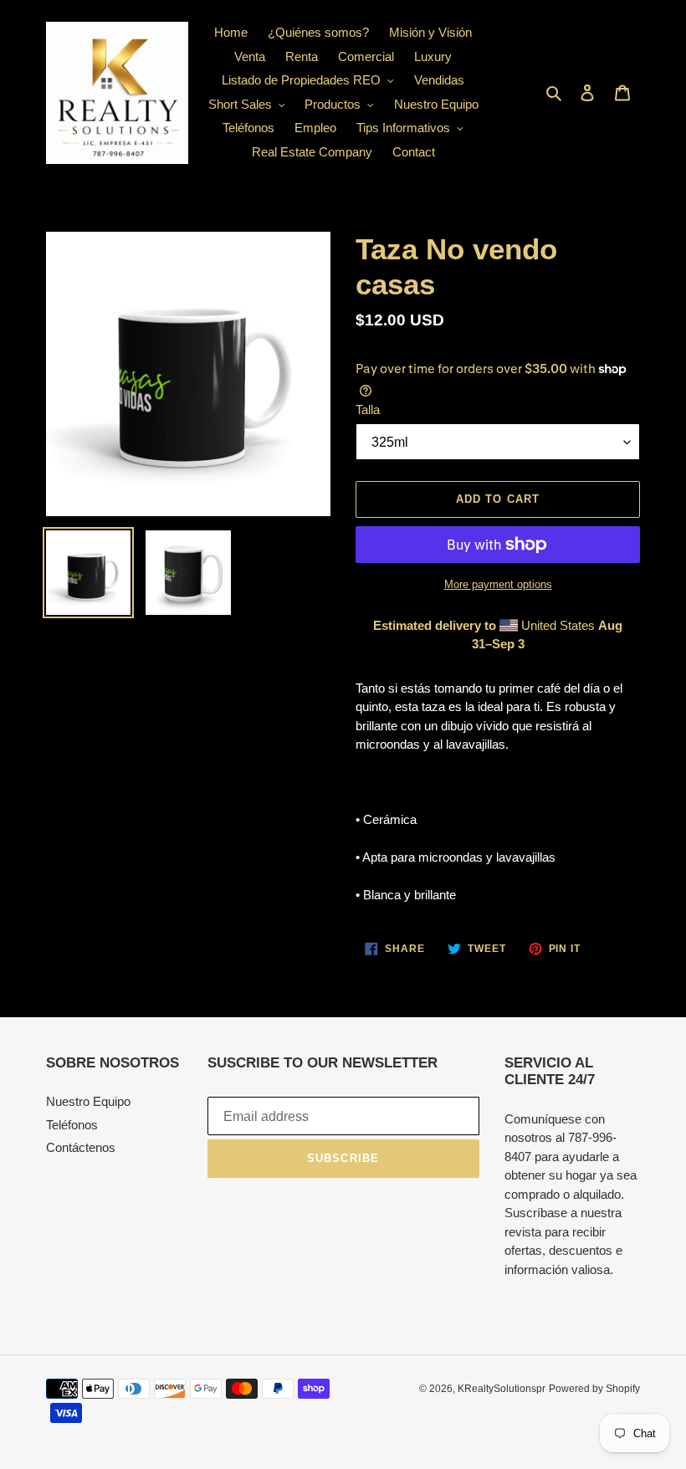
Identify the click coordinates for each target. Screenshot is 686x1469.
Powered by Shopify (594, 1389)
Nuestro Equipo (88, 1101)
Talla (368, 409)
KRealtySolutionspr (501, 1389)
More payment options (498, 584)
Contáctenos (80, 1147)
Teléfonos (72, 1125)
